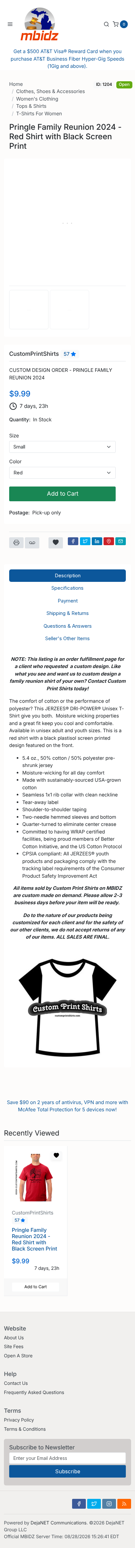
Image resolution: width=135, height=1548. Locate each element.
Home (16, 84)
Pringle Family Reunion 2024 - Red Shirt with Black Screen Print (34, 1239)
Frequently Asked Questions (34, 1392)
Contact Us (16, 1383)
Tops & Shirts (31, 106)
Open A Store (18, 1356)
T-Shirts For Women (39, 113)
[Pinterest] (109, 541)
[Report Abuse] (32, 542)
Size (14, 435)
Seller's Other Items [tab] (67, 638)
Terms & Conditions (25, 1429)
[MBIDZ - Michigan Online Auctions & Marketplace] (44, 24)
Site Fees (14, 1346)
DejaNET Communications (58, 1523)
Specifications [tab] (67, 588)
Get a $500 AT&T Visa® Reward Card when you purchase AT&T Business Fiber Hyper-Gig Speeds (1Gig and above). (68, 58)
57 (67, 354)
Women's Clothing (37, 99)
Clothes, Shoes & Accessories (50, 91)
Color (15, 461)
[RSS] (124, 1504)
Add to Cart (62, 493)
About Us (14, 1338)
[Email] (120, 541)
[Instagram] (109, 1504)
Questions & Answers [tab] (68, 626)
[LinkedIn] (97, 541)
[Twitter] (85, 541)
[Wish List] (55, 542)
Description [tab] (68, 575)
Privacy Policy (19, 1420)
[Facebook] (73, 541)
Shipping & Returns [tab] (68, 613)
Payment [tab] (68, 601)
